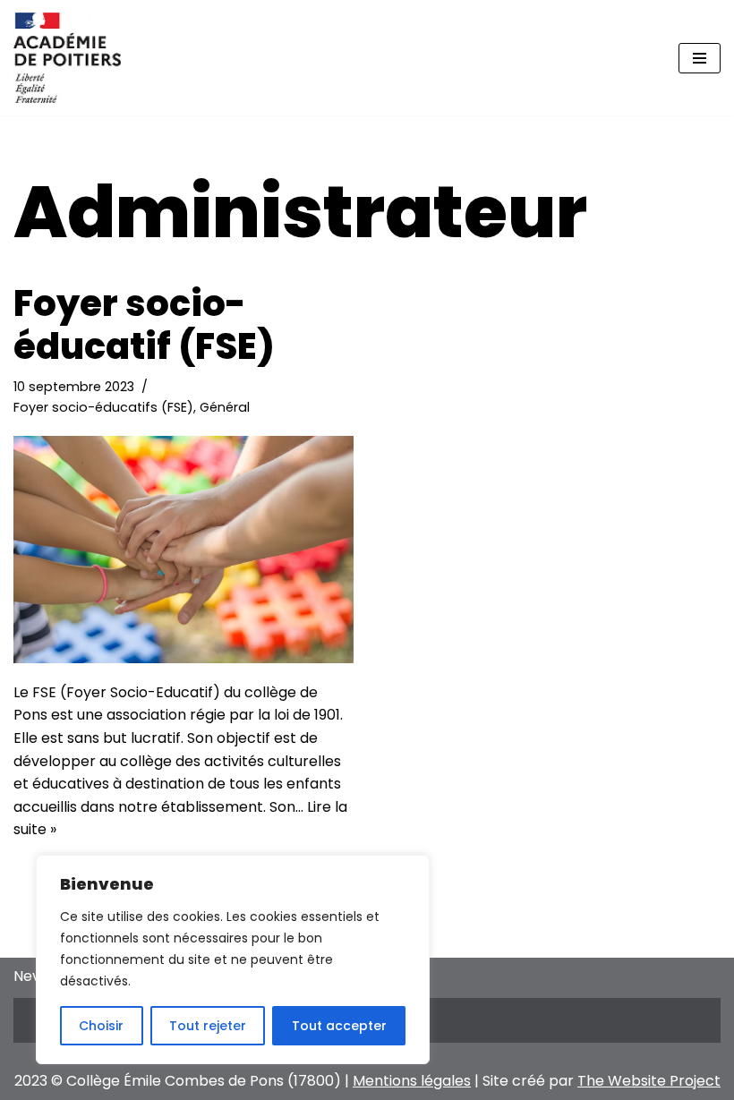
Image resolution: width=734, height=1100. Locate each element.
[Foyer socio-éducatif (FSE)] (183, 549)
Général (225, 407)
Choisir (101, 1026)
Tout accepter (339, 1026)
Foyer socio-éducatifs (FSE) (103, 407)
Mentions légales (412, 1080)
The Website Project (649, 1080)
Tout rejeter (207, 1026)
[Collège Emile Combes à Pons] (67, 58)
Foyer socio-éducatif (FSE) (144, 324)
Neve (31, 976)
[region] (233, 959)
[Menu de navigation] (700, 58)
